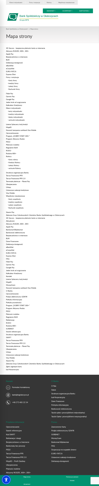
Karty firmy (12, 80)
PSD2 (8, 142)
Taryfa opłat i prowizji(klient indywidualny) (68, 412)
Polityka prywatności (13, 302)
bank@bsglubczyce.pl (20, 395)
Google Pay (10, 99)
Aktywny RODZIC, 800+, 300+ (17, 51)
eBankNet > (51, 11)
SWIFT (8, 337)
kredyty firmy (13, 83)
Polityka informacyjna (14, 299)
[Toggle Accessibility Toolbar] (6, 479)
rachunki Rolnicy (14, 168)
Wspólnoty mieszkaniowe (66, 2)
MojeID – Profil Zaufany (15, 461)
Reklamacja (10, 320)
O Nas (53, 386)
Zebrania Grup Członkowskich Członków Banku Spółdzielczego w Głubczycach (35, 215)
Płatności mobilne (12, 145)
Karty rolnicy (13, 159)
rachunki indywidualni (16, 120)
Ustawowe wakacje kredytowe (17, 190)
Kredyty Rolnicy (14, 162)
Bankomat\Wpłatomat (14, 229)
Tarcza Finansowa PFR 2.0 (15, 178)
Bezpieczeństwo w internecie (16, 57)
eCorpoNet (10, 68)
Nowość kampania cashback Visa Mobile (21, 130)
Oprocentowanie (12, 133)
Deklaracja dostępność (14, 63)
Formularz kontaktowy (21, 387)
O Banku (9, 291)
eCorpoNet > (68, 11)
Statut (53, 390)
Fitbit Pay (9, 93)
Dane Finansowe (12, 241)
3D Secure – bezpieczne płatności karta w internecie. (25, 48)
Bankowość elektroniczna (15, 232)
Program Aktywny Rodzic (15, 139)
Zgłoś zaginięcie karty (14, 366)
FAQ (7, 259)
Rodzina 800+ (11, 153)
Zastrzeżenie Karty (58, 427)
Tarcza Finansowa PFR (14, 175)
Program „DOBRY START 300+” (18, 136)
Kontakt (9, 276)
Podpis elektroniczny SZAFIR (16, 296)
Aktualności (10, 221)
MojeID (9, 127)
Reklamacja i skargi (13, 438)
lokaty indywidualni (15, 117)
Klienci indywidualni (15, 2)
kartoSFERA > (84, 11)
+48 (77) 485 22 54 (20, 402)
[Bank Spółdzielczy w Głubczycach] (32, 17)
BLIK (8, 60)
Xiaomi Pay (10, 212)
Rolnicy (49, 2)
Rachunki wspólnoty (16, 208)
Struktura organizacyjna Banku (17, 172)
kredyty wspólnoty (15, 202)
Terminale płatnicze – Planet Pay (18, 181)
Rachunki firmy (14, 89)
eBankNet (9, 65)
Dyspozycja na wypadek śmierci (63, 449)
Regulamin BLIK (12, 147)
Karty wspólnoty (14, 199)
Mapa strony (27, 477)
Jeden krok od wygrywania (16, 102)
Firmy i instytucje (34, 2)
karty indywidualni (15, 111)
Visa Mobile (10, 193)
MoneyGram (10, 285)
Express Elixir (11, 74)
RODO (8, 150)
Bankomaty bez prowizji (15, 446)
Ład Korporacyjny (12, 369)
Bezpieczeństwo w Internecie (17, 442)
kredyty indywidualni (16, 114)
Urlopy (8, 187)
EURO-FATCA (11, 71)
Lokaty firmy (13, 86)
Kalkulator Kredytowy (14, 105)
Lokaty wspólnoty (14, 205)
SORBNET (10, 329)
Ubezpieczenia (11, 184)
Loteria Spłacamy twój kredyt (17, 124)
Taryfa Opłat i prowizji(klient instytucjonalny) (69, 416)
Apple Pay (9, 54)
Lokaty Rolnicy (13, 165)
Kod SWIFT (10, 434)
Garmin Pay (10, 96)
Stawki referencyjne (13, 331)
